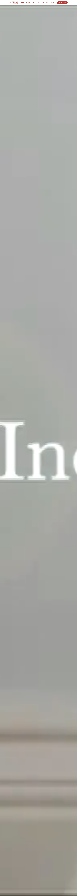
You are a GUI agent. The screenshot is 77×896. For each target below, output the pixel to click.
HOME (22, 2)
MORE (52, 2)
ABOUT (28, 2)
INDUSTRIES (44, 2)
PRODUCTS (36, 2)
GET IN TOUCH (62, 2)
